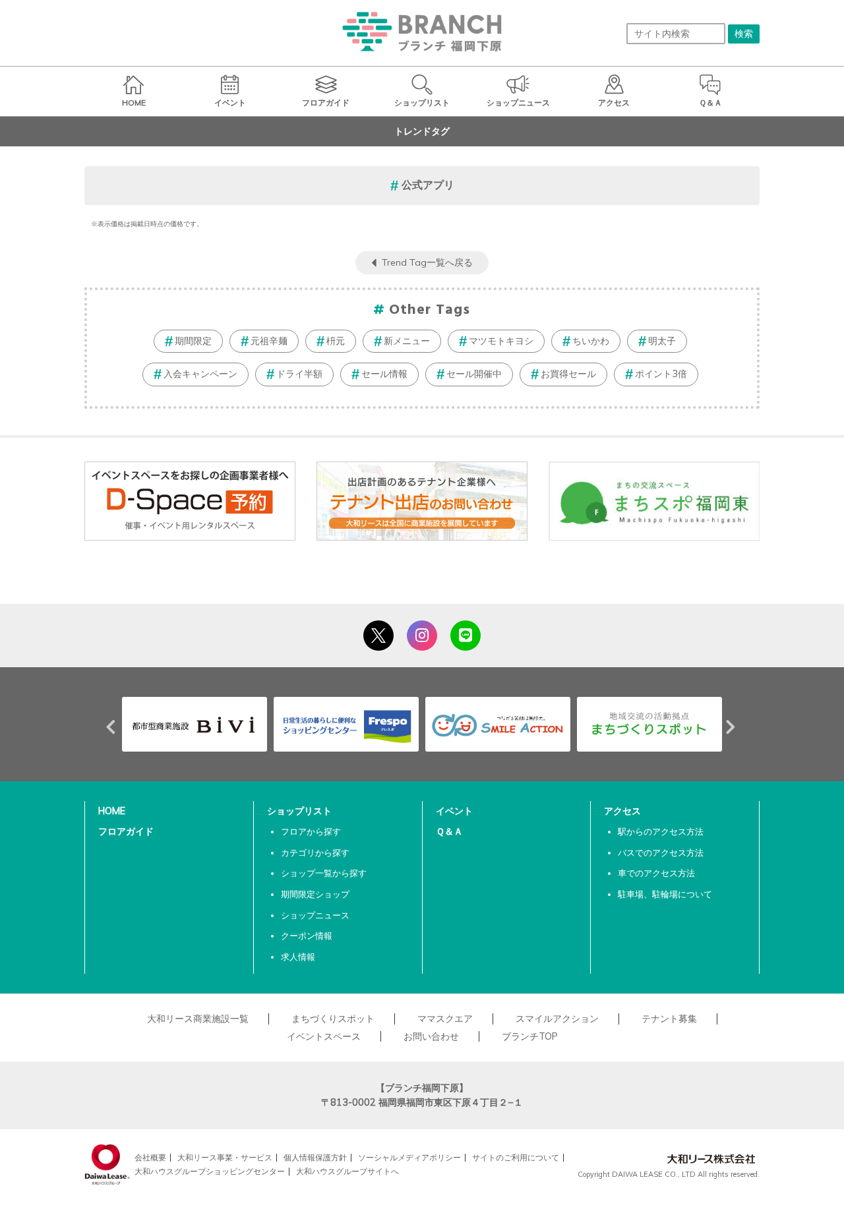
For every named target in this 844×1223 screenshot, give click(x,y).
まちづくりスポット (333, 1019)
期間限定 (193, 341)
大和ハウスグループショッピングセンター (210, 1171)
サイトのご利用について (515, 1157)
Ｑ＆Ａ (449, 831)
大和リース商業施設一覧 (198, 1019)
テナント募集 (669, 1019)
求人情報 (298, 956)
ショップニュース (315, 915)
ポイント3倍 (661, 374)
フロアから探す (311, 831)
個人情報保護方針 (315, 1157)
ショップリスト (299, 811)
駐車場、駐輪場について (665, 894)
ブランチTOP (530, 1036)
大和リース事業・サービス (224, 1157)
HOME (111, 811)
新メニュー (407, 341)
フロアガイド (126, 831)
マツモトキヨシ (501, 341)
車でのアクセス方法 (656, 873)
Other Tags (430, 310)
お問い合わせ (431, 1036)
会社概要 (150, 1157)
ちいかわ (590, 341)
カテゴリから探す (315, 852)
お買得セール (568, 374)
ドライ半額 (299, 374)
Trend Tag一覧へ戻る (427, 262)
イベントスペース (324, 1036)
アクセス (622, 811)
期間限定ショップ (315, 894)
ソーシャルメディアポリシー (409, 1157)
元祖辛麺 (269, 341)
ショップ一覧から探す (324, 873)
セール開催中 (474, 374)
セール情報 (384, 374)
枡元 (335, 341)
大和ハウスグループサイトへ (347, 1171)
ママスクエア (445, 1019)
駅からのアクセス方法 (661, 831)
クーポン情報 (306, 935)
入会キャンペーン (200, 374)
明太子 (662, 341)
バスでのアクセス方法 (661, 852)
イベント (454, 811)
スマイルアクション (557, 1019)
